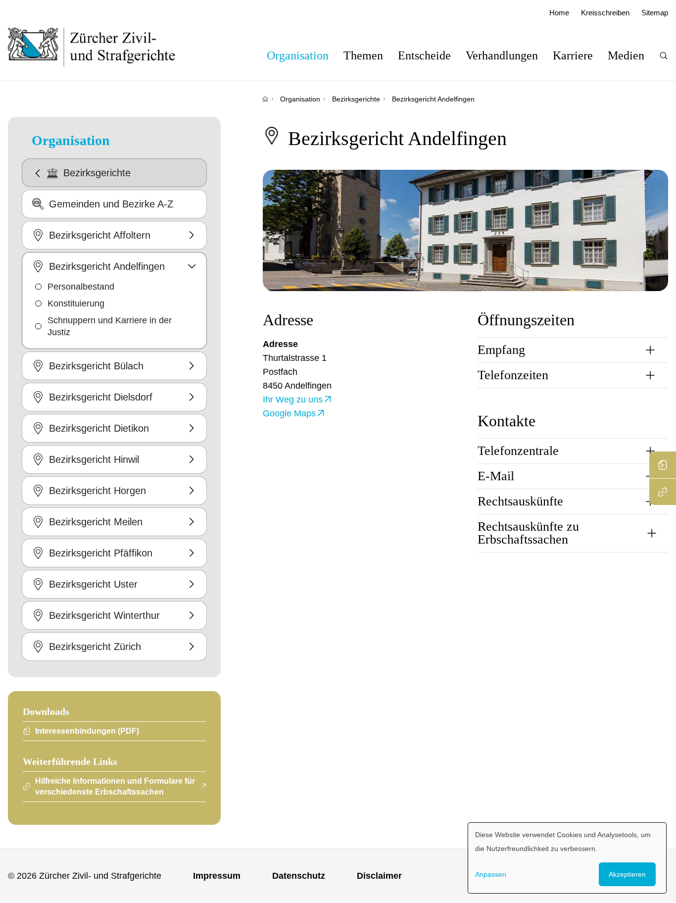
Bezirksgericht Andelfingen (433, 99)
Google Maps (289, 413)
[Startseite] (265, 99)
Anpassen (490, 874)
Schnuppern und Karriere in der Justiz (110, 326)
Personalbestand (81, 287)
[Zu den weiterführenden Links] (662, 491)
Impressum (217, 876)
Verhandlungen (502, 55)
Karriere (573, 55)
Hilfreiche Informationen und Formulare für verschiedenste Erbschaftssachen (115, 786)
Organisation (298, 55)
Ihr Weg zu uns (293, 399)
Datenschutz (298, 876)
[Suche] (663, 55)
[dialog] (567, 858)
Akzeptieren (627, 874)
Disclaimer (379, 876)
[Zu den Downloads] (662, 465)
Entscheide (424, 55)
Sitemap (654, 12)
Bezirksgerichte (356, 99)
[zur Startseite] (101, 47)
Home (559, 12)
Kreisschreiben (605, 12)
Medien (626, 55)
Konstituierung (76, 303)
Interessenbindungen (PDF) (87, 731)
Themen (363, 55)
